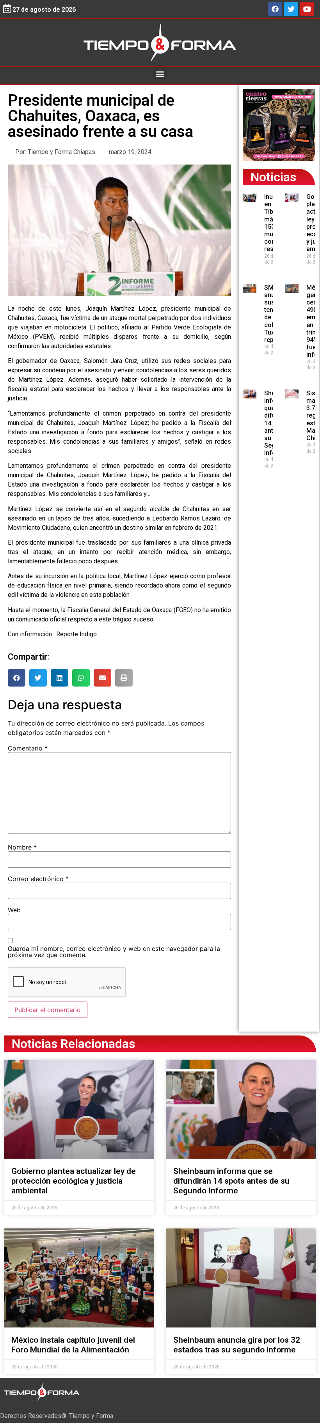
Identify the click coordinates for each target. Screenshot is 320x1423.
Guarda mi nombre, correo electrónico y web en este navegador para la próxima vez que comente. (114, 951)
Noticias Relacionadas (73, 1043)
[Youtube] (307, 9)
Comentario (28, 748)
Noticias (273, 177)
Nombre (22, 847)
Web (14, 910)
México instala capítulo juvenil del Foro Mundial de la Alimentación (73, 1344)
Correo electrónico (38, 879)
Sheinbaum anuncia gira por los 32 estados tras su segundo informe (236, 1344)
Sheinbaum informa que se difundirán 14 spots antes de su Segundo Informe (231, 1180)
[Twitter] (291, 9)
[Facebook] (275, 9)
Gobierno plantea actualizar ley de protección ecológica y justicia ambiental (73, 1180)
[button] (160, 73)
